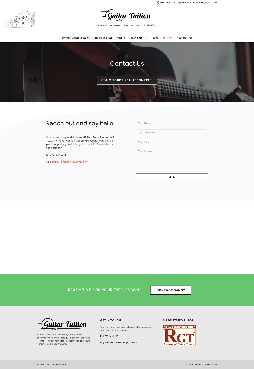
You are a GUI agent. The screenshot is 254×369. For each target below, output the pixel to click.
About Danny (136, 38)
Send (172, 176)
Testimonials (185, 38)
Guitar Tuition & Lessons (76, 38)
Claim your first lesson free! (127, 80)
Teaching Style (103, 38)
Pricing (121, 38)
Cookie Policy (210, 364)
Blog (155, 38)
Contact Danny (170, 290)
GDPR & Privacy (193, 364)
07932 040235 (167, 2)
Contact (168, 38)
